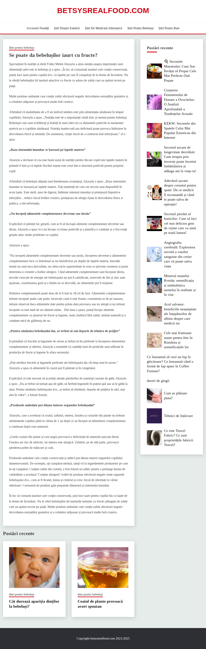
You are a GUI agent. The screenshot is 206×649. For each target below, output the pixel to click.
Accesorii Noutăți (38, 28)
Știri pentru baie (169, 28)
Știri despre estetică (67, 28)
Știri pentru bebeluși (140, 28)
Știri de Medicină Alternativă (103, 28)
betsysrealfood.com (103, 10)
